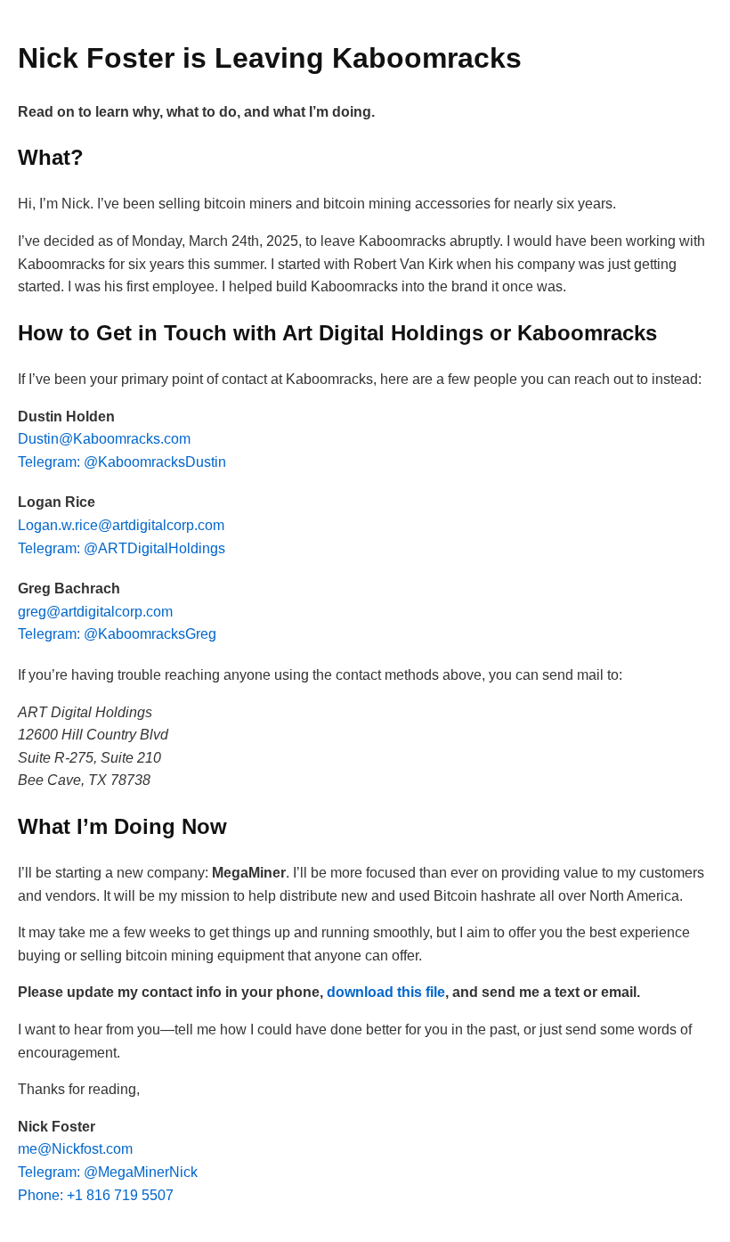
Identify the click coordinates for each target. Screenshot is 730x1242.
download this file (386, 992)
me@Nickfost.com (75, 1148)
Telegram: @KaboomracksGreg (117, 633)
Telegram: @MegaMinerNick (108, 1172)
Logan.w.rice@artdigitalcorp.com (121, 525)
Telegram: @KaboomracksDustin (122, 462)
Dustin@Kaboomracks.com (104, 438)
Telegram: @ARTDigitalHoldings (121, 548)
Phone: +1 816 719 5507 (96, 1195)
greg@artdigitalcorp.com (95, 611)
